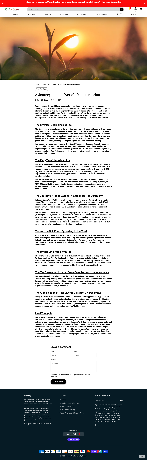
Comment (53, 359)
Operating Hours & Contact (69, 403)
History (134, 14)
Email (75, 351)
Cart (141, 9)
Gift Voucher (32, 14)
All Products (16, 14)
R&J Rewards (65, 14)
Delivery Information (67, 406)
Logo (12, 9)
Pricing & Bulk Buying (67, 410)
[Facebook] (118, 14)
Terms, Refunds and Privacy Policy (72, 413)
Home (37, 84)
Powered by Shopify (80, 456)
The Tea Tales (45, 84)
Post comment (58, 382)
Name (52, 351)
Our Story (63, 400)
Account (135, 9)
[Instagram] (121, 14)
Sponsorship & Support (102, 14)
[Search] (121, 9)
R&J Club (48, 14)
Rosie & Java (70, 456)
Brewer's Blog (82, 14)
